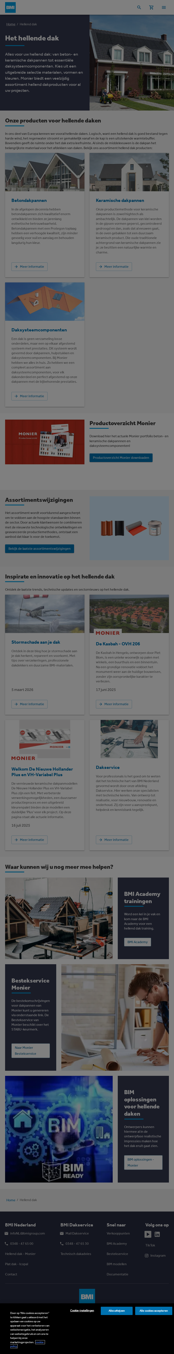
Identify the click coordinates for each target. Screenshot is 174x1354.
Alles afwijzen (117, 1310)
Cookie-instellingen (82, 1310)
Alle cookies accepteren (154, 1310)
